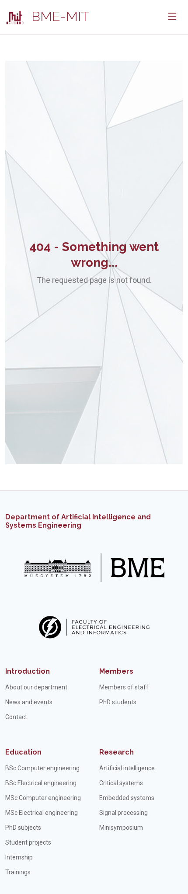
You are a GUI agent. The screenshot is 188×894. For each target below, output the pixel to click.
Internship (19, 857)
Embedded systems (126, 798)
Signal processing (123, 813)
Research (116, 752)
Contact (16, 717)
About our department (36, 687)
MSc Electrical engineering (41, 813)
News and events (28, 702)
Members (116, 671)
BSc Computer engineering (42, 768)
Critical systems (121, 783)
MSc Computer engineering (43, 798)
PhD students (117, 702)
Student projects (28, 842)
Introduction (27, 671)
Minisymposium (121, 827)
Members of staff (124, 687)
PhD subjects (23, 827)
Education (23, 752)
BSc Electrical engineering (41, 783)
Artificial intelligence (127, 768)
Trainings (18, 872)
